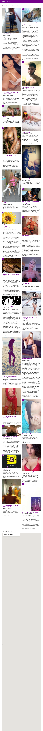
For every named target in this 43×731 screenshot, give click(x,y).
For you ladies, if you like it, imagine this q (10, 506)
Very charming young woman (11, 376)
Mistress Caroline (27, 358)
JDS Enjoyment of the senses (30, 512)
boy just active (26, 235)
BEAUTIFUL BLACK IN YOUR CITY (11, 274)
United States (12, 3)
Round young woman (9, 116)
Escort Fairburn (7, 469)
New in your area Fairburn (10, 436)
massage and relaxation (28, 179)
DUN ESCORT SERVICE (7, 1)
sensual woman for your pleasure (9, 416)
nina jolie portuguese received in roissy (30, 202)
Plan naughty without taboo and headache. (10, 93)
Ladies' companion (8, 306)
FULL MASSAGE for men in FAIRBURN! (29, 318)
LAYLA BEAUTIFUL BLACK (10, 155)
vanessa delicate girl (28, 472)
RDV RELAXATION (27, 283)
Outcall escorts (5, 3)
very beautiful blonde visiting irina (30, 23)
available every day (8, 33)
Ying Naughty (26, 132)
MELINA (5, 203)
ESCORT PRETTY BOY (28, 87)
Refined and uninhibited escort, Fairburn (11, 225)
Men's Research (26, 434)
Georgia (17, 3)
